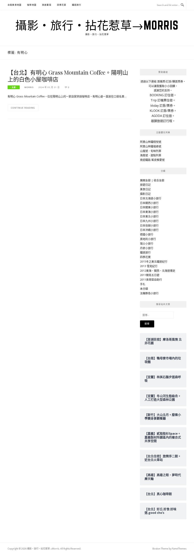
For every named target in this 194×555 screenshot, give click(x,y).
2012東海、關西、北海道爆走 (157, 270)
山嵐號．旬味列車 (150, 151)
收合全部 (159, 180)
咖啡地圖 (31, 4)
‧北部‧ (13, 87)
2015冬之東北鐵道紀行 (153, 261)
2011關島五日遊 (149, 275)
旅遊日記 (145, 184)
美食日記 (145, 189)
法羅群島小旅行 (149, 293)
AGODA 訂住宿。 (163, 116)
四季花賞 (61, 4)
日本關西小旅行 (149, 203)
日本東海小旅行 (149, 212)
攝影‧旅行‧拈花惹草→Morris (97, 25)
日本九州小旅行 (149, 221)
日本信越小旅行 (149, 225)
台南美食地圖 (14, 4)
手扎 (142, 284)
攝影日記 (145, 194)
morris (29, 87)
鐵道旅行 (76, 4)
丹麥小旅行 (146, 248)
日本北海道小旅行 (150, 198)
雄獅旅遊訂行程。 (163, 121)
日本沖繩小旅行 (149, 230)
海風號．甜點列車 (150, 155)
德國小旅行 (146, 234)
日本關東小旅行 (149, 207)
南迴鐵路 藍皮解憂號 (152, 160)
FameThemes (179, 548)
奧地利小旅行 (148, 239)
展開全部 (145, 180)
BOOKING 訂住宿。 (163, 95)
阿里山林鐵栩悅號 (150, 141)
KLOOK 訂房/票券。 (163, 111)
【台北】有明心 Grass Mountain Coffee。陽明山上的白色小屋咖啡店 (68, 76)
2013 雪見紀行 (148, 266)
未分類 (144, 288)
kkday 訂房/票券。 (163, 105)
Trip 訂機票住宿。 (163, 100)
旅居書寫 (46, 4)
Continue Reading (23, 107)
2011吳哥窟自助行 (151, 279)
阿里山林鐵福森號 (150, 146)
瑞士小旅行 (146, 243)
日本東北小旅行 (149, 216)
